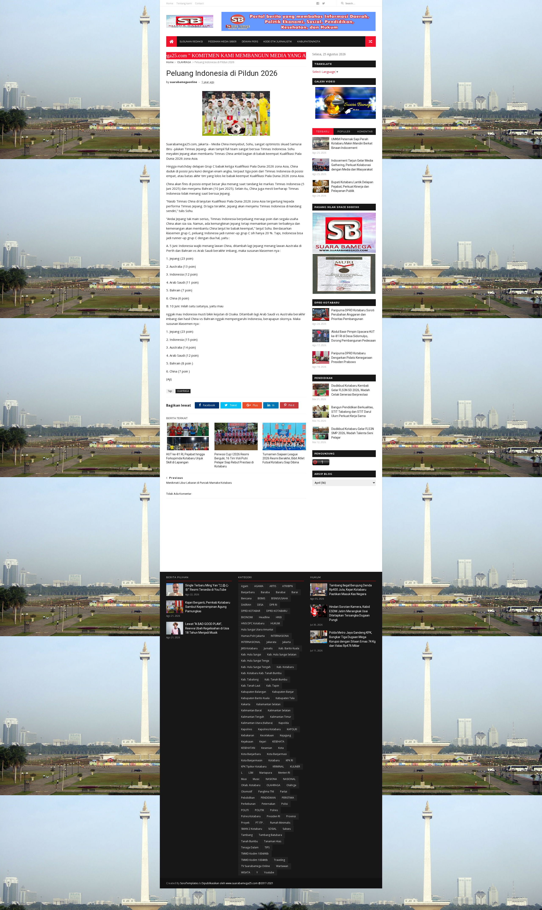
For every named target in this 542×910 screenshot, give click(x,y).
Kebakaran (247, 735)
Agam (244, 586)
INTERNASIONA (280, 636)
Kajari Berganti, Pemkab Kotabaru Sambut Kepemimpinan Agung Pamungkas (207, 607)
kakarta (245, 704)
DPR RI (273, 605)
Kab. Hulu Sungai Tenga (255, 660)
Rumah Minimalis (280, 822)
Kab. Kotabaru (285, 667)
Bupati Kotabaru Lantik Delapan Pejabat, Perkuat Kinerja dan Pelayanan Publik (352, 186)
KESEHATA (278, 741)
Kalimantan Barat (251, 710)
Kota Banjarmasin (251, 760)
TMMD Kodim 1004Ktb (254, 860)
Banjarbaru (248, 592)
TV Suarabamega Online (255, 866)
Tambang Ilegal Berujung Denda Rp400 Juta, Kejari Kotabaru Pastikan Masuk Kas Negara (350, 590)
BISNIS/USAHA (279, 598)
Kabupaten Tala (285, 698)
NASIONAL (289, 779)
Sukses (287, 829)
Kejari (262, 741)
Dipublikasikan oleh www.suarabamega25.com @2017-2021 (237, 883)
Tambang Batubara (270, 835)
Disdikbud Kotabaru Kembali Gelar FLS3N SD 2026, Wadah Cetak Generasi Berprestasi (350, 390)
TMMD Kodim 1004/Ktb (255, 853)
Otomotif (246, 791)
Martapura (265, 772)
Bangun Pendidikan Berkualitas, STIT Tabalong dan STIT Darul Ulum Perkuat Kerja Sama (352, 412)
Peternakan (268, 804)
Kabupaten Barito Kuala (255, 698)
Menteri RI (284, 772)
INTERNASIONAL (250, 642)
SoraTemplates (189, 883)
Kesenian (266, 748)
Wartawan (282, 866)
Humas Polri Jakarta (253, 636)
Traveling (279, 860)
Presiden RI (273, 816)
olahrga (291, 785)
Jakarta (286, 642)
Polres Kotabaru (251, 816)
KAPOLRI (292, 729)
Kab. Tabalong (250, 679)
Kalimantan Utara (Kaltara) (256, 723)
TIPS (267, 847)
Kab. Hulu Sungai (251, 654)
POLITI (245, 810)
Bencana (246, 598)
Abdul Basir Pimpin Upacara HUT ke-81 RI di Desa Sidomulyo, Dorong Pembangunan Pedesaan (353, 336)
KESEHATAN (248, 748)
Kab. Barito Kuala (289, 648)
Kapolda (284, 723)
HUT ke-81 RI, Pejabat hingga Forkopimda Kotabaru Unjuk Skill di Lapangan (185, 458)
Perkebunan (248, 804)
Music (256, 779)
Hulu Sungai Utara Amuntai (257, 629)
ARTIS (273, 586)
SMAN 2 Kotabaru (251, 829)
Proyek (245, 822)
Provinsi (291, 816)
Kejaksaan (247, 741)
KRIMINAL (278, 766)
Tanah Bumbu (249, 841)
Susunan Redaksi (191, 41)
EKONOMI (247, 617)
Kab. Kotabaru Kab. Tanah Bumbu (261, 673)
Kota (281, 748)
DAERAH (246, 605)
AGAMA (258, 586)
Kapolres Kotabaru (269, 729)
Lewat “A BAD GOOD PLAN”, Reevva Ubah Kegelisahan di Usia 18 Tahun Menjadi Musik (207, 628)
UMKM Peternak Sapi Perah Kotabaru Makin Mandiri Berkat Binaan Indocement (351, 143)
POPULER (343, 131)
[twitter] (323, 3)
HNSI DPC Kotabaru (252, 623)
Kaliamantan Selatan (268, 704)
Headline (264, 617)
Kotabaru (274, 760)
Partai (283, 791)
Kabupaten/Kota (308, 41)
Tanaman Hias (272, 841)
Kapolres (246, 729)
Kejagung (285, 735)
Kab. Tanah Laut (250, 685)
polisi (284, 804)
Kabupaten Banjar (283, 692)
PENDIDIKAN (268, 797)
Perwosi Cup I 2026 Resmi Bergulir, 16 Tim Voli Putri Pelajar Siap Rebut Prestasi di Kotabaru (234, 460)
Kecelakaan (267, 735)
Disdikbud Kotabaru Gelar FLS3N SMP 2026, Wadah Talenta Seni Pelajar (352, 433)
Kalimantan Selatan (279, 710)
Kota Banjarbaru (251, 754)
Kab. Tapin (272, 685)
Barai (295, 592)
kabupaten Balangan (253, 692)
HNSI (279, 617)
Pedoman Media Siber (222, 41)
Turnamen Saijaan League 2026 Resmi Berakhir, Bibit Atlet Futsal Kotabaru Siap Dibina (283, 458)
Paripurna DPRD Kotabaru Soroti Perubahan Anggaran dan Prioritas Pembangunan (352, 315)
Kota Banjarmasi (277, 754)
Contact (199, 3)
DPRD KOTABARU (276, 611)
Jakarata (271, 642)
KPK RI (289, 760)
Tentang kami (184, 3)
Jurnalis (268, 648)
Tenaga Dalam (250, 847)
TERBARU (322, 131)
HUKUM (275, 623)
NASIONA (271, 779)
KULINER (295, 766)
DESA (260, 605)
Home (169, 3)
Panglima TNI (266, 791)
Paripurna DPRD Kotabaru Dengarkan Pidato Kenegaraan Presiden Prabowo (351, 358)
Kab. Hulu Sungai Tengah (256, 667)
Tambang (247, 835)
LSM (251, 772)
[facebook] (318, 3)
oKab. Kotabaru (250, 785)
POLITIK (259, 810)
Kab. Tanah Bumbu (276, 679)
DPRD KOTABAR (250, 611)
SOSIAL (272, 829)
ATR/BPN (287, 586)
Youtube (269, 872)
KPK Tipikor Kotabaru (254, 766)
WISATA (245, 872)
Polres (274, 810)
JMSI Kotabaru (249, 648)
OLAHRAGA (184, 62)
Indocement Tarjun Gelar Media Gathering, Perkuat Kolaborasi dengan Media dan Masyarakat (352, 165)
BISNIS (261, 598)
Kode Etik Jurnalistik (277, 41)
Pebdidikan (248, 797)
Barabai (280, 592)
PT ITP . (260, 822)
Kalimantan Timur (280, 717)
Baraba (265, 592)
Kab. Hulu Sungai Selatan (281, 654)
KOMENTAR (365, 131)
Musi (244, 779)
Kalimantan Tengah (252, 717)
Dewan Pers (250, 41)
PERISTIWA (288, 797)
